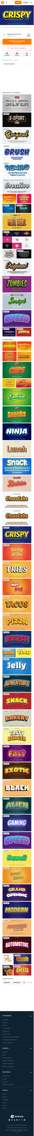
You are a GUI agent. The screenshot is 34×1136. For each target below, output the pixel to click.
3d (24, 1072)
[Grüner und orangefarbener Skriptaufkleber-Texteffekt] (17, 320)
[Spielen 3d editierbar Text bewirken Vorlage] (17, 890)
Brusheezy (5, 1109)
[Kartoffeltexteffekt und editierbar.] (10, 375)
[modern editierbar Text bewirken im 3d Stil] (17, 977)
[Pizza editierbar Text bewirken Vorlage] (17, 680)
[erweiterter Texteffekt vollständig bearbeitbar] (9, 351)
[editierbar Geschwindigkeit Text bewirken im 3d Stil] (17, 337)
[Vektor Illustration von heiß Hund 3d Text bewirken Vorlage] (17, 645)
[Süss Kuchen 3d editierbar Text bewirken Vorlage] (17, 943)
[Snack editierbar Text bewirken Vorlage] (10, 360)
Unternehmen (6, 1118)
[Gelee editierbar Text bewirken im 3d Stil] (17, 733)
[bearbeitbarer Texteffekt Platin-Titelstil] (10, 272)
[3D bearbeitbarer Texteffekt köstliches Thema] (17, 541)
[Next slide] (27, 1072)
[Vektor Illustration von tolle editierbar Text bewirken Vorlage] (17, 995)
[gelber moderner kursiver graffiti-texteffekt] (17, 286)
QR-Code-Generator (8, 1132)
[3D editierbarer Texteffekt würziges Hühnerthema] (10, 441)
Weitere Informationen (9, 63)
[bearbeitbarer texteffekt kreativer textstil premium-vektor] (17, 185)
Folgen (28, 36)
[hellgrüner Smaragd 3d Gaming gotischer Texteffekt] (10, 217)
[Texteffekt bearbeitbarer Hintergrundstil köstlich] (17, 455)
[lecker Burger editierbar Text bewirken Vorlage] (17, 803)
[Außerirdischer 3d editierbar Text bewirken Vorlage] (17, 873)
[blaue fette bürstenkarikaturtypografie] (17, 152)
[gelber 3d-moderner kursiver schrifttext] (17, 135)
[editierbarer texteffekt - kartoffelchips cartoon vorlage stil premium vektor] (10, 395)
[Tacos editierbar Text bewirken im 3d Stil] (17, 662)
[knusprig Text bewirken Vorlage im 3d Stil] (17, 593)
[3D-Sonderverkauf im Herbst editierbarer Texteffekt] (17, 231)
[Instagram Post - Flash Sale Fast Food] (8, 1049)
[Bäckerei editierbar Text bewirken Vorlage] (17, 786)
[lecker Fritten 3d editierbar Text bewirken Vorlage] (17, 610)
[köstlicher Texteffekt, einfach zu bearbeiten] (9, 710)
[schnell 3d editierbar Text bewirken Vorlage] (17, 821)
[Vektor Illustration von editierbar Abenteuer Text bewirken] (17, 751)
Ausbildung (6, 1121)
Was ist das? (15, 60)
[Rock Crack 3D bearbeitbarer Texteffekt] (9, 263)
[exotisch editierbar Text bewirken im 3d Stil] (17, 838)
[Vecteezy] (2, 2)
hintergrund (16, 1072)
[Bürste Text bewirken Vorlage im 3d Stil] (17, 697)
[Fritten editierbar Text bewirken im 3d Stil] (17, 627)
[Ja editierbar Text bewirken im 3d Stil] (10, 720)
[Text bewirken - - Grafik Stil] (17, 558)
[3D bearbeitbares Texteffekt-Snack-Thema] (17, 472)
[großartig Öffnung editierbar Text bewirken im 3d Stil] (17, 960)
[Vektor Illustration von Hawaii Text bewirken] (17, 925)
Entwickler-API (6, 1124)
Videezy (5, 1115)
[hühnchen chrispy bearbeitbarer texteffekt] (9, 198)
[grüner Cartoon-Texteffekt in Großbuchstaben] (17, 303)
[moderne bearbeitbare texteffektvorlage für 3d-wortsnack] (17, 524)
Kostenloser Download (17, 41)
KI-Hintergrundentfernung (10, 1129)
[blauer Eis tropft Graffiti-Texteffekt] (17, 169)
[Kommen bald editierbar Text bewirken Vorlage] (10, 208)
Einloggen (25, 2)
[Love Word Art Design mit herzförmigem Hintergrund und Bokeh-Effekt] (17, 249)
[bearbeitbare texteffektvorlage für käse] (11, 1060)
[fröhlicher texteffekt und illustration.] (23, 207)
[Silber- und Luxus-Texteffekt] (17, 102)
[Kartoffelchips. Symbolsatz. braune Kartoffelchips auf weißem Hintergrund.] (8, 1027)
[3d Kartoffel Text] (10, 405)
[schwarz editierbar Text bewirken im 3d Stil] (17, 855)
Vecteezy (5, 1112)
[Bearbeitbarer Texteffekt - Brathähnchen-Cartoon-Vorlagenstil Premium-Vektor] (9, 432)
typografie (7, 1072)
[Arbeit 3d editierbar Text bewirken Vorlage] (11, 1038)
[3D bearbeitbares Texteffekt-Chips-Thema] (17, 419)
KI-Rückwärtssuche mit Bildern (11, 1127)
